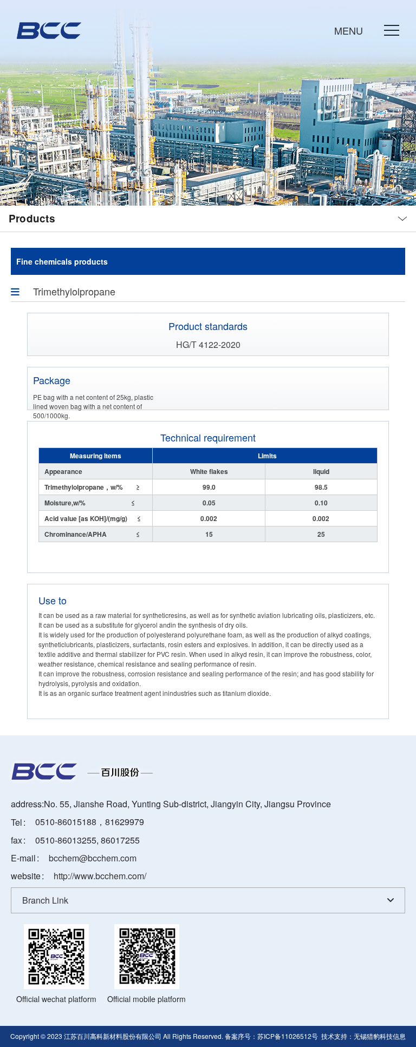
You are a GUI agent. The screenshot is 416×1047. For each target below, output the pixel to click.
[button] (366, 30)
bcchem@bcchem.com (92, 858)
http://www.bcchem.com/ (100, 876)
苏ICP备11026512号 (287, 1036)
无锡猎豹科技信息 (380, 1036)
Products (32, 218)
